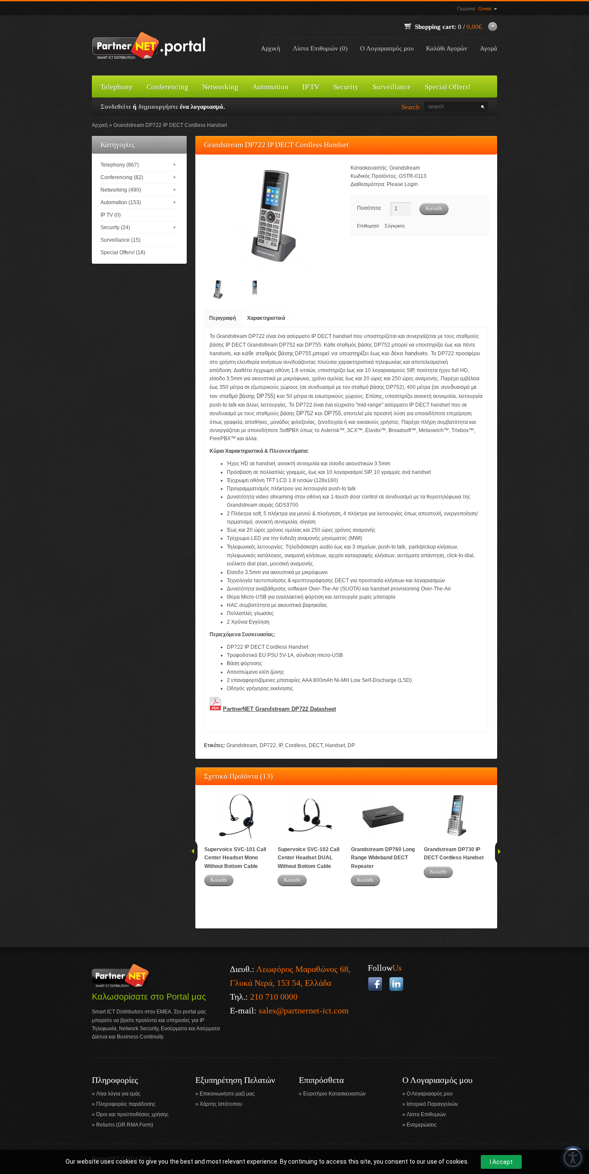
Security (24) (115, 227)
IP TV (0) (110, 215)
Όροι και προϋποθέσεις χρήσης (132, 1114)
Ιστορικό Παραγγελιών (432, 1104)
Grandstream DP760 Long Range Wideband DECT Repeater (383, 857)
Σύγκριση (394, 225)
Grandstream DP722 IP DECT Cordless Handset (170, 125)
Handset (335, 745)
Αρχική (270, 48)
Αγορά (488, 48)
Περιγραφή (222, 318)
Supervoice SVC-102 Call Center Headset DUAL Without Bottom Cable (308, 857)
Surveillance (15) (120, 240)
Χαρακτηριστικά (266, 318)
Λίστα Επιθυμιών (426, 1114)
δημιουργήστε (158, 106)
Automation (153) (120, 202)
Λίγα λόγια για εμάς (118, 1094)
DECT (316, 745)
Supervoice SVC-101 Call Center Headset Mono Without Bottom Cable (235, 857)
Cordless (295, 745)
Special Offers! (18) (122, 252)
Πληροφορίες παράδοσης (126, 1104)
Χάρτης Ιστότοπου (221, 1104)
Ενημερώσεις (422, 1125)
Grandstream (404, 168)
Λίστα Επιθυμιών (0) (320, 48)
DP (351, 745)
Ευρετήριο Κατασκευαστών (334, 1094)
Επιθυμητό (368, 225)
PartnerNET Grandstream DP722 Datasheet (279, 709)
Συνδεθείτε (115, 106)
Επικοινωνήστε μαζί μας (227, 1094)
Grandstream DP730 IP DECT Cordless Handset (454, 853)
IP (280, 745)
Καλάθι (218, 880)
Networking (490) (120, 190)
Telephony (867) (119, 165)
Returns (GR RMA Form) (124, 1125)
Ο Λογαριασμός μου (387, 48)
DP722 (268, 745)
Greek (485, 8)
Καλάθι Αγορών (446, 48)
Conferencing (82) (121, 177)
